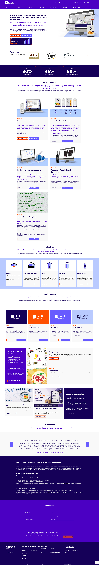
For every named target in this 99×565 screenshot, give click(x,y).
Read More (20, 138)
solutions (49, 492)
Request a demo (25, 35)
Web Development (67, 564)
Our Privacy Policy (33, 550)
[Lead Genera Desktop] (9, 2)
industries (66, 483)
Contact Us (86, 2)
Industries (31, 7)
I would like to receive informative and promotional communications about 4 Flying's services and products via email (42, 533)
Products (42, 7)
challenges (43, 484)
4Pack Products (25, 553)
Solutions (19, 7)
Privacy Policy (28, 536)
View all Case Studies (13, 380)
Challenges (54, 7)
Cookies (31, 548)
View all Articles (70, 413)
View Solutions (14, 35)
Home (7, 7)
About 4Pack (77, 7)
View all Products (48, 304)
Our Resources (66, 7)
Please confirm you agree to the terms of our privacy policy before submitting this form (42, 536)
